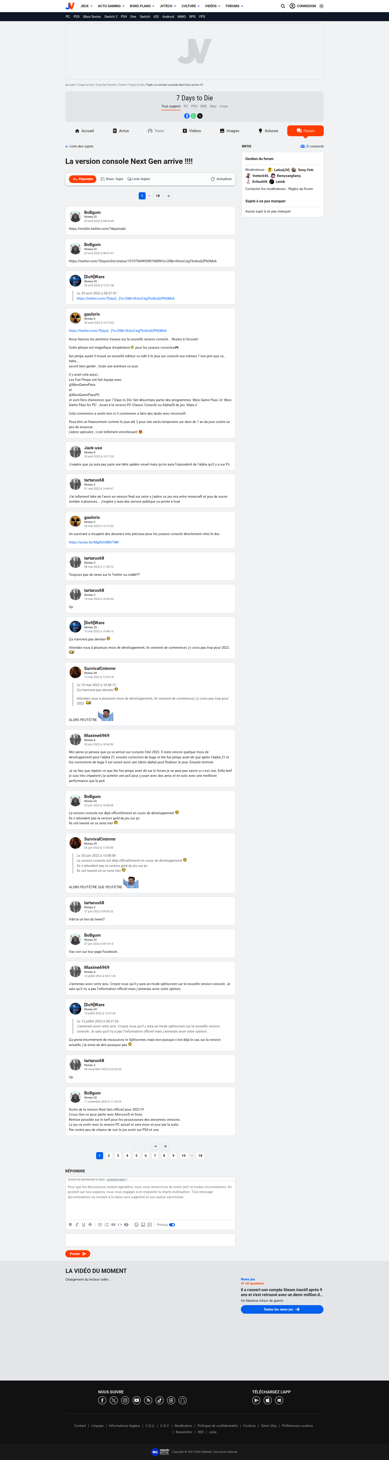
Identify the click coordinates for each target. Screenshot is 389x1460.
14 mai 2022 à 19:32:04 (98, 599)
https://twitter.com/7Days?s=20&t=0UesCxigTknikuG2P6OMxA (126, 298)
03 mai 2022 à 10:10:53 (98, 526)
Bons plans (140, 6)
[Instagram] (125, 1400)
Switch (145, 17)
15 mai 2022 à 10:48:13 (98, 631)
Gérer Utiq (268, 1426)
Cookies (249, 1426)
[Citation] (113, 1224)
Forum (308, 131)
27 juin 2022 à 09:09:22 (98, 911)
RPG (192, 17)
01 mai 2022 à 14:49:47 (98, 488)
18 (158, 196)
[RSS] (148, 1400)
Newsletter (184, 1432)
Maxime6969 (96, 735)
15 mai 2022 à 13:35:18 (98, 677)
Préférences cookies (297, 1426)
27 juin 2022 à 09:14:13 (98, 943)
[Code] (119, 1224)
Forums (232, 6)
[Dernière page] (165, 1146)
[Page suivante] (155, 1146)
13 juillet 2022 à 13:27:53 (99, 1013)
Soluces (271, 131)
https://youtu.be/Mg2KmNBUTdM (94, 542)
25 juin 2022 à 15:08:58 (98, 805)
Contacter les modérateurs (265, 189)
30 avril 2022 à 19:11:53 (99, 456)
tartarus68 (94, 480)
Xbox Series (92, 17)
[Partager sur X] (200, 116)
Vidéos (211, 6)
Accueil (70, 84)
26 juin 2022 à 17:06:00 (98, 847)
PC (68, 17)
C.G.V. (164, 1426)
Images (232, 131)
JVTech (166, 6)
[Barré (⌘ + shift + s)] (90, 1224)
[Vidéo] (149, 1224)
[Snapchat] (183, 1400)
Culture (189, 6)
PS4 (124, 17)
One (133, 17)
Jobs (213, 1432)
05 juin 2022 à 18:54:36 (98, 744)
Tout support (171, 106)
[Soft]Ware (94, 276)
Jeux (85, 6)
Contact (80, 1426)
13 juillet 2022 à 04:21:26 (99, 976)
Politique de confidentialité (217, 1426)
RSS (201, 1432)
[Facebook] (102, 1400)
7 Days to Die (85, 84)
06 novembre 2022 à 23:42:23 (102, 1069)
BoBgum (92, 212)
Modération (183, 1426)
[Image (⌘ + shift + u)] (143, 1224)
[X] (114, 1400)
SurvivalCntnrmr (100, 668)
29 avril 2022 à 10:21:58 (99, 285)
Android (168, 17)
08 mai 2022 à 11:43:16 (98, 566)
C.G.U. (150, 1426)
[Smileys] (136, 1224)
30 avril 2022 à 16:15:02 (99, 322)
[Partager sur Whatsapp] (193, 116)
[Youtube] (137, 1400)
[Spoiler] (126, 1224)
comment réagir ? (117, 1179)
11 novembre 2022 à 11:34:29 (102, 1101)
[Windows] (279, 1400)
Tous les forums (106, 84)
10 (184, 1156)
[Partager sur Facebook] (187, 116)
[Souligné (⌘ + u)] (83, 1224)
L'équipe (97, 1426)
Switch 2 (110, 17)
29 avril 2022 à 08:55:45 (99, 221)
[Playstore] (256, 1400)
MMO (182, 17)
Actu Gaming (109, 6)
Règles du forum (300, 189)
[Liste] (100, 1224)
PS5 (76, 17)
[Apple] (268, 1400)
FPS (202, 17)
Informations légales (124, 1426)
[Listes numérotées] (106, 1224)
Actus (124, 131)
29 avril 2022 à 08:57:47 (99, 253)
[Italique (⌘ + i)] (77, 1224)
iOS (156, 17)
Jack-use (93, 447)
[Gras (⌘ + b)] (70, 1224)
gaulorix (92, 314)
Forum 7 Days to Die (131, 84)
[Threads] (171, 1400)
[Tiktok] (160, 1400)
